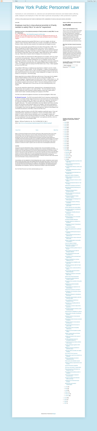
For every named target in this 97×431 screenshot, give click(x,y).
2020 (65, 133)
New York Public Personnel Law (47, 7)
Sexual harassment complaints (71, 365)
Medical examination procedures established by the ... (72, 359)
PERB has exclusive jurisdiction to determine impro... (72, 348)
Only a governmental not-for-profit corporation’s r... (72, 254)
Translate (73, 67)
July (66, 159)
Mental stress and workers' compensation (70, 384)
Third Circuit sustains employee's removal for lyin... (72, 375)
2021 (65, 131)
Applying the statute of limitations (72, 175)
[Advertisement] (72, 93)
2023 (65, 127)
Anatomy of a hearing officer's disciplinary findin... (71, 191)
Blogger (54, 413)
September (67, 155)
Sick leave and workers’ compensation (73, 367)
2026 (65, 122)
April (66, 390)
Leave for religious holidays (71, 243)
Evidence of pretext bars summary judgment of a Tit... (72, 260)
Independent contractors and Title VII (72, 185)
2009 (65, 399)
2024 (65, 125)
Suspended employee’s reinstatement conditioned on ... (73, 210)
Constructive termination (70, 227)
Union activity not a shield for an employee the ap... (71, 301)
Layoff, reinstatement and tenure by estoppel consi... (72, 164)
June (66, 386)
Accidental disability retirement (71, 219)
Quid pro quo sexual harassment (72, 276)
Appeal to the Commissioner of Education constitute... (71, 245)
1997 (65, 403)
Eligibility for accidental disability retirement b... (72, 284)
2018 (65, 136)
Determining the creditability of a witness (73, 311)
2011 (65, 148)
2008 (65, 401)
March (66, 392)
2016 (65, 140)
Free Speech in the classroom (71, 353)
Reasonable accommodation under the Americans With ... (73, 298)
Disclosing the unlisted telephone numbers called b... (72, 279)
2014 (65, 143)
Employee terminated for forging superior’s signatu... (71, 196)
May (66, 388)
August (66, 157)
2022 (65, 129)
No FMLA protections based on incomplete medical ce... (71, 340)
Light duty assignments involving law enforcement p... (72, 194)
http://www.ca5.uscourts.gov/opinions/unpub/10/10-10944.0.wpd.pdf (35, 123)
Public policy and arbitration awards (72, 360)
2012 (65, 147)
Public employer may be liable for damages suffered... (72, 251)
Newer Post (18, 130)
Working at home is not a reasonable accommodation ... (72, 217)
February (67, 393)
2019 (65, 134)
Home (37, 130)
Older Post (56, 130)
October (67, 154)
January (67, 395)
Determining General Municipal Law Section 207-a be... (72, 370)
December (67, 150)
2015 (65, 141)
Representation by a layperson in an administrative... (72, 287)
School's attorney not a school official (72, 207)
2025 (65, 124)
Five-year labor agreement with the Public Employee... (72, 271)
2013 (65, 145)
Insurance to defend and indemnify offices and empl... (72, 378)
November (67, 152)
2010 (65, 397)
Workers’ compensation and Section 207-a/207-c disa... (72, 334)
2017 (65, 138)
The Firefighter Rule (69, 214)
